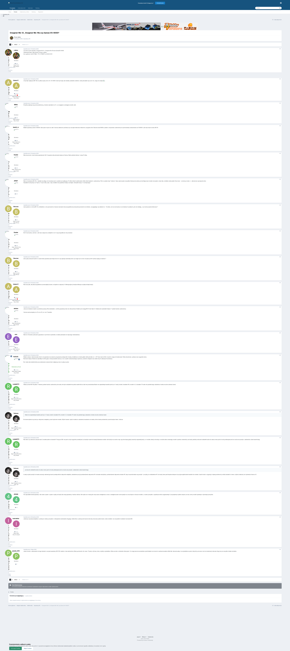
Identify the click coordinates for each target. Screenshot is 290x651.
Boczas (16, 206)
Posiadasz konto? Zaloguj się (145, 3)
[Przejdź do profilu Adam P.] (16, 85)
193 (17, 426)
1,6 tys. (17, 93)
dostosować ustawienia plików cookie (67, 646)
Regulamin (40, 11)
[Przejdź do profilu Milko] (16, 110)
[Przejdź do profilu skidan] (16, 313)
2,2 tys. (17, 369)
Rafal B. (16, 356)
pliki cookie (28, 646)
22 (17, 507)
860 (17, 140)
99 (17, 219)
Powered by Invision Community (145, 640)
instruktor (16, 518)
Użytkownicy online (24, 11)
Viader (16, 155)
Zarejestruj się (160, 3)
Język (138, 637)
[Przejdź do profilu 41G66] (16, 499)
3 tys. (16, 531)
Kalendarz (30, 8)
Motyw (144, 637)
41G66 (16, 494)
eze (16, 334)
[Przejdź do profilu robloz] (11, 38)
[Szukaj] (280, 8)
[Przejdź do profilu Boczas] (16, 211)
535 (17, 321)
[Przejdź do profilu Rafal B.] (16, 362)
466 (17, 347)
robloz (19, 37)
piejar (16, 180)
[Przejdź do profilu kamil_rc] (16, 132)
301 (17, 193)
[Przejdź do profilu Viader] (16, 160)
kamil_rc (16, 127)
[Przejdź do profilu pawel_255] (16, 556)
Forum (15, 11)
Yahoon (15, 413)
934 (17, 63)
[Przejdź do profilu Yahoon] (16, 418)
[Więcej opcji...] (280, 49)
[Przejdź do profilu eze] (16, 339)
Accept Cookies (16, 648)
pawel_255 (16, 551)
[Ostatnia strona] (19, 45)
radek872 (16, 384)
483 (17, 168)
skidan (16, 308)
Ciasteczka (150, 637)
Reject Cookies (28, 648)
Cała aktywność (21, 8)
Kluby (10, 11)
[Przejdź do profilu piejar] (16, 186)
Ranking (33, 11)
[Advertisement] (145, 76)
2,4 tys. (17, 397)
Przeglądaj (12, 8)
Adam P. (16, 80)
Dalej (15, 44)
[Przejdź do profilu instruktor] (16, 523)
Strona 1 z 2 (25, 44)
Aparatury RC (27, 38)
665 (17, 117)
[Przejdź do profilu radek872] (16, 389)
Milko (16, 104)
